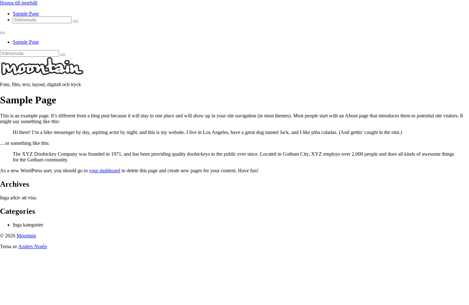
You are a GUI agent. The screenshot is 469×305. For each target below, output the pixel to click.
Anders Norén (32, 246)
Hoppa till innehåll (18, 2)
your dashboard (104, 170)
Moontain (26, 235)
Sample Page (26, 13)
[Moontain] (42, 73)
